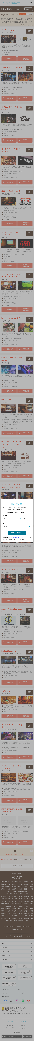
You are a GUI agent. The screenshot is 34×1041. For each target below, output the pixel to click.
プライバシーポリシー (23, 537)
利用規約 (15, 537)
